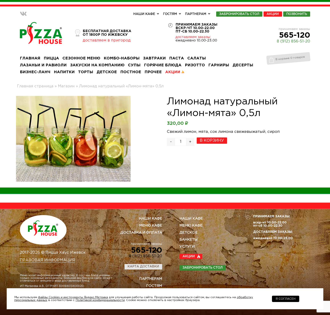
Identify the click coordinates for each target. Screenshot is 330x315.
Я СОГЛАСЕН (285, 299)
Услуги (187, 246)
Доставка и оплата (141, 232)
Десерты (243, 65)
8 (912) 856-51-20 (293, 41)
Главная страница (35, 86)
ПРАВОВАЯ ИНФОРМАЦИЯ (47, 260)
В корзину (212, 140)
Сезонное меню (81, 58)
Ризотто (195, 65)
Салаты (196, 58)
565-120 (294, 35)
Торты (85, 72)
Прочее (153, 72)
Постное (130, 72)
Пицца (51, 58)
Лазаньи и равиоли (43, 65)
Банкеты (188, 239)
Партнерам (195, 14)
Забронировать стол (203, 267)
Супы (134, 65)
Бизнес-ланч (35, 72)
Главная (30, 58)
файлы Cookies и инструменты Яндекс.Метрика (73, 297)
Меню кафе (150, 225)
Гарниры (218, 65)
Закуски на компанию (97, 65)
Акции (273, 14)
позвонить (296, 14)
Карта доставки (143, 266)
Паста (176, 58)
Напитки (64, 72)
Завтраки (154, 58)
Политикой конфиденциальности (100, 300)
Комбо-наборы (122, 58)
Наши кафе (144, 14)
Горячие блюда (162, 65)
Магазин (66, 86)
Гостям (170, 14)
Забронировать (239, 14)
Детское (107, 72)
